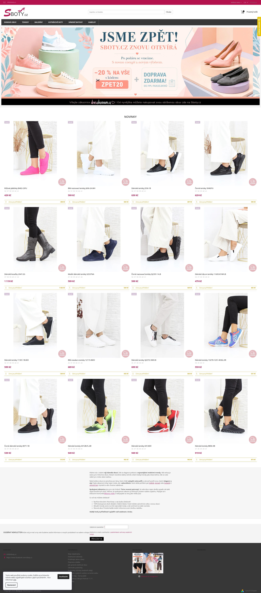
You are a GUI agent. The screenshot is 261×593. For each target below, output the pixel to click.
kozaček (167, 483)
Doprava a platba (74, 562)
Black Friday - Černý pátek (77, 576)
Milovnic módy (109, 493)
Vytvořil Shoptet (251, 591)
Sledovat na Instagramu (149, 576)
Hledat (168, 12)
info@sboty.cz (11, 554)
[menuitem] (10, 22)
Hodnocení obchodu (75, 557)
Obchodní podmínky (75, 568)
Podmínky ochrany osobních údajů (80, 570)
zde (14, 580)
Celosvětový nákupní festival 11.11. (80, 579)
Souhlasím (63, 576)
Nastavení (11, 585)
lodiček (151, 483)
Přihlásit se (96, 539)
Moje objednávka (74, 554)
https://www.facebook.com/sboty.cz (19, 557)
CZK (245, 2)
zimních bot (94, 485)
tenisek (157, 483)
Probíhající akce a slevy (76, 559)
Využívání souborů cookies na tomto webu (83, 573)
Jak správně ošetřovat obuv (77, 565)
